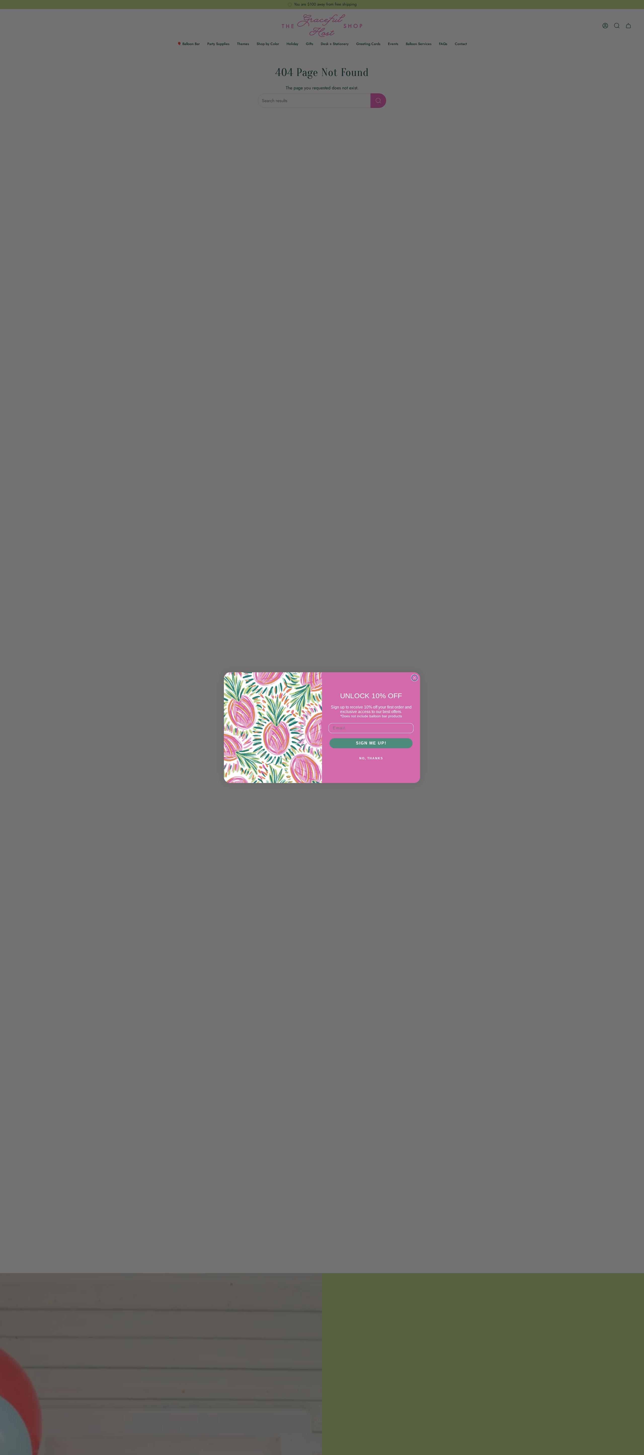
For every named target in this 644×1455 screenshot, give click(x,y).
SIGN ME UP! (371, 743)
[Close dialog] (415, 678)
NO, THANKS (371, 758)
